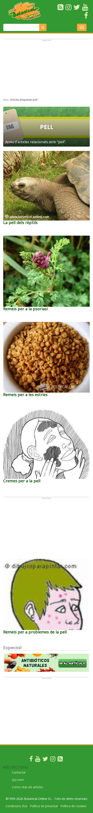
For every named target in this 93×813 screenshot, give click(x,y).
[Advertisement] (46, 70)
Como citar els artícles (27, 787)
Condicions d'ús (16, 806)
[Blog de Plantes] (60, 760)
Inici (5, 100)
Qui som (18, 780)
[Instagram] (52, 760)
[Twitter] (45, 760)
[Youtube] (37, 760)
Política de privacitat (44, 806)
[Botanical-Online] (25, 11)
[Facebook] (31, 760)
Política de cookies (73, 806)
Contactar (19, 772)
